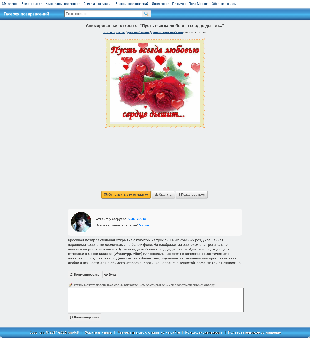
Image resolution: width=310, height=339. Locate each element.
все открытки (114, 32)
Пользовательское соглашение (254, 332)
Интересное (160, 3)
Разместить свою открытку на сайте (148, 332)
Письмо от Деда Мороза (190, 3)
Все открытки (32, 3)
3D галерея (10, 3)
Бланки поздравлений (132, 3)
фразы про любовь (167, 32)
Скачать (163, 194)
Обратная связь (224, 3)
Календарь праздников (62, 3)
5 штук (144, 225)
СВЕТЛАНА (137, 219)
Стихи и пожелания (98, 3)
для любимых (138, 32)
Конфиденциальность (203, 332)
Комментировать (84, 317)
